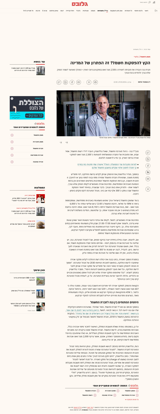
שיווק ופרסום (53, 11)
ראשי (146, 11)
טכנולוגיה (86, 11)
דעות (62, 11)
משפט (93, 11)
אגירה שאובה (107, 395)
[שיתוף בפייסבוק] (72, 82)
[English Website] (156, 10)
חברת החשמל (90, 391)
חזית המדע (31, 221)
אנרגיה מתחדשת (128, 395)
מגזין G (44, 11)
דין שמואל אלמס (144, 82)
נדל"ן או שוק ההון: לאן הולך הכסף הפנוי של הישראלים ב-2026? (23, 304)
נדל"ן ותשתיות (137, 49)
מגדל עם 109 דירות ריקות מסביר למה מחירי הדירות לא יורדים (23, 69)
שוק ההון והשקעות (116, 11)
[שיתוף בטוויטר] (59, 82)
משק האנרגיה (110, 391)
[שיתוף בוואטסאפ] (65, 82)
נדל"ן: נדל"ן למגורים (28, 208)
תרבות (38, 11)
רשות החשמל (87, 395)
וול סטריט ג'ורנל (28, 11)
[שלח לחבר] (148, 179)
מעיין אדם (32, 195)
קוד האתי (90, 407)
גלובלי (78, 11)
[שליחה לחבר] (78, 82)
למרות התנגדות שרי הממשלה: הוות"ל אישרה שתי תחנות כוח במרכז (107, 164)
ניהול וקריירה (70, 11)
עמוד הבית (147, 49)
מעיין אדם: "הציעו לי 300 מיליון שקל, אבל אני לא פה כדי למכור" (23, 199)
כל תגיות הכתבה (133, 399)
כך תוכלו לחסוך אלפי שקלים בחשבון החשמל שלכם (114, 167)
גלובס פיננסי (138, 11)
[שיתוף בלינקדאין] (148, 172)
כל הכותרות (128, 11)
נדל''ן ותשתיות (102, 11)
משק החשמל (145, 56)
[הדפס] (95, 82)
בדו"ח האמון (78, 407)
